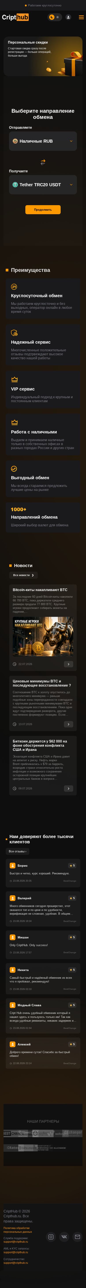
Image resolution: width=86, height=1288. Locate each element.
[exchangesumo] (28, 1133)
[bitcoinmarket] (43, 1147)
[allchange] (58, 1148)
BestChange (70, 881)
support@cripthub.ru (16, 1241)
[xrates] (13, 1148)
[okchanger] (73, 1133)
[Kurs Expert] (43, 1133)
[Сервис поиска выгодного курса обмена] (58, 1133)
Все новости (23, 575)
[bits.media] (28, 1147)
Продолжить (43, 209)
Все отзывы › (17, 851)
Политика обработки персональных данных (18, 1230)
